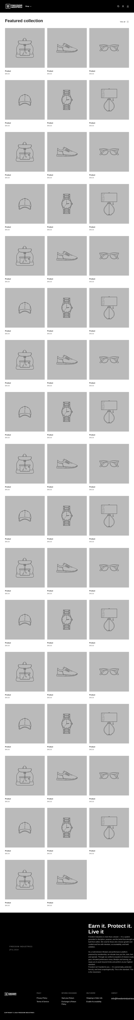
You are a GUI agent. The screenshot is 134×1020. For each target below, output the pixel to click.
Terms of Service (43, 1002)
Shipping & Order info (94, 998)
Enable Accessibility (93, 1002)
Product (8, 71)
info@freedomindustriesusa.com (120, 998)
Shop (27, 6)
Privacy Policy (42, 998)
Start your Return (68, 998)
